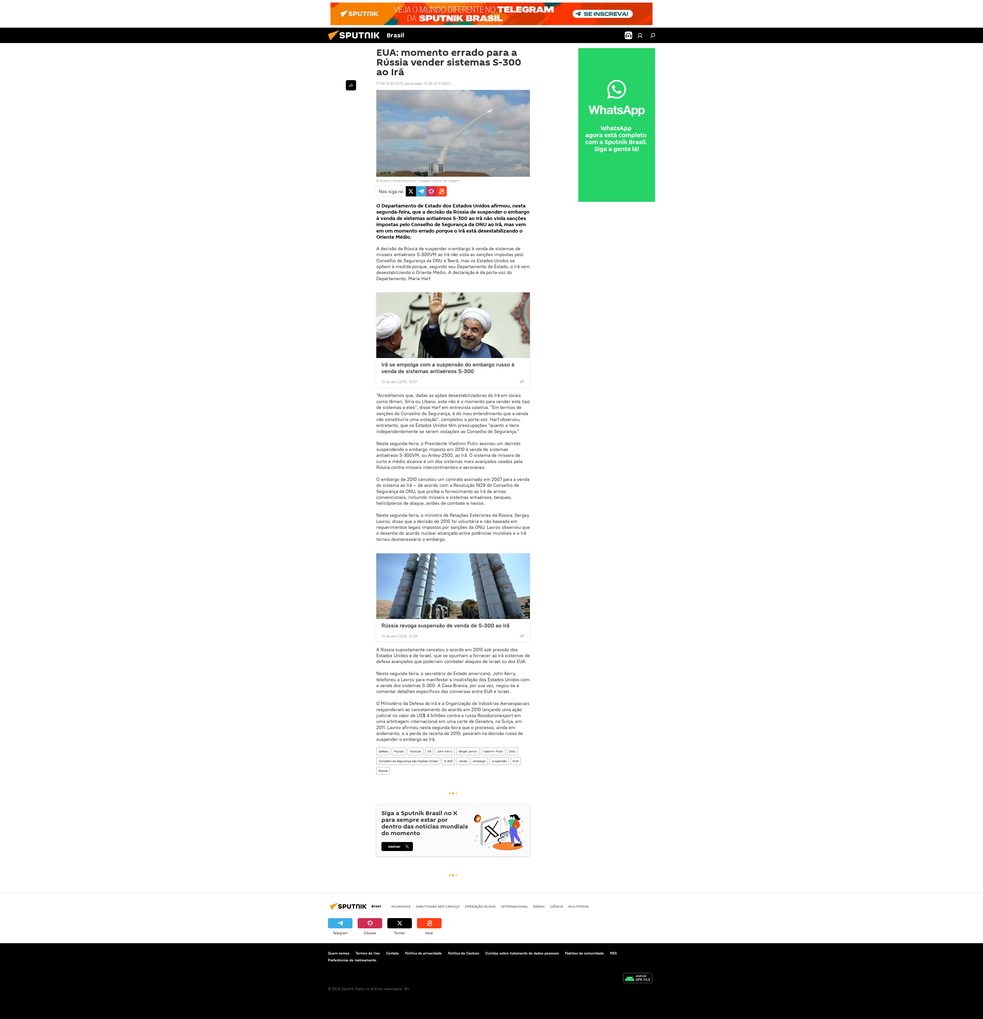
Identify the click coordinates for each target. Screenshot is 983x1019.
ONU (512, 751)
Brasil (539, 906)
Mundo (399, 751)
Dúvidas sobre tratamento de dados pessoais (522, 953)
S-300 (448, 761)
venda (463, 761)
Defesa (383, 751)
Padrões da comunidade (584, 953)
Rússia (383, 771)
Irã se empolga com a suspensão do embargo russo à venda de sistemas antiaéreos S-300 (447, 367)
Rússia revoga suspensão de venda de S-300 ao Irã (445, 625)
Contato (392, 953)
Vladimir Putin (493, 751)
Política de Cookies (463, 953)
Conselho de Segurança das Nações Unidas (408, 761)
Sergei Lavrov (467, 751)
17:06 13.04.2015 (389, 83)
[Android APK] (637, 978)
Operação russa (480, 906)
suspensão (499, 761)
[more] (522, 381)
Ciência (556, 906)
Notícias (415, 751)
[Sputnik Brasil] (356, 41)
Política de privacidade (423, 953)
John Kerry (444, 751)
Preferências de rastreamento (352, 960)
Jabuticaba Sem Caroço (438, 906)
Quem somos (338, 953)
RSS (613, 953)
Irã (429, 751)
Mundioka (401, 906)
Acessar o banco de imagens (439, 181)
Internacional (514, 906)
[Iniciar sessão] (640, 35)
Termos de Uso (368, 953)
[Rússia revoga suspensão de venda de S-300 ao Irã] (453, 586)
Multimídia (578, 906)
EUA (516, 761)
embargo (479, 761)
